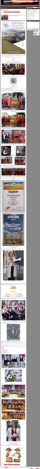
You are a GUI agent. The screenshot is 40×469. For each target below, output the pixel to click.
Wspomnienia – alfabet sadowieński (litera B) (32, 10)
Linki (30, 1)
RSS (37, 1)
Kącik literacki (20, 1)
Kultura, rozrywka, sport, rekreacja (15, 6)
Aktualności (9, 6)
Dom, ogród (31, 6)
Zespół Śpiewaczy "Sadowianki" (16, 464)
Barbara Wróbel (5, 464)
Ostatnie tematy (29, 9)
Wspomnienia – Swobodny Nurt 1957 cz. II (31, 11)
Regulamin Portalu (34, 1)
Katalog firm (13, 1)
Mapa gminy (16, 1)
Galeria (29, 1)
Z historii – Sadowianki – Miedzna (30, 13)
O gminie (10, 1)
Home (1, 6)
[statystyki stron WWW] (35, 34)
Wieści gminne (27, 6)
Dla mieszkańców (6, 1)
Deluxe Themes (37, 468)
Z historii (24, 6)
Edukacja (34, 6)
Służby (6, 6)
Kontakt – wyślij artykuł (24, 1)
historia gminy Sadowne (10, 464)
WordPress (31, 468)
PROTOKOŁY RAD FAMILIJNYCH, (31, 15)
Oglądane (32, 9)
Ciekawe (4, 6)
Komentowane (35, 9)
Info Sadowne (6, 467)
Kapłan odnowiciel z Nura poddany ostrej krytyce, (32, 12)
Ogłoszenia (21, 6)
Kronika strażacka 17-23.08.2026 (30, 14)
